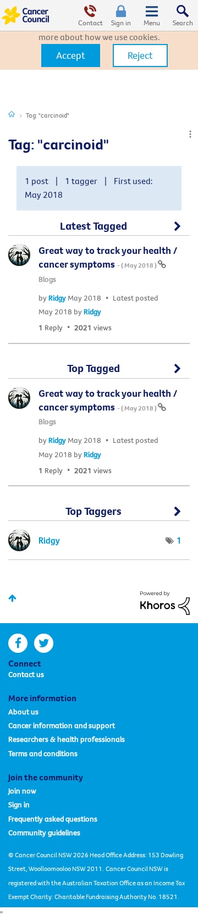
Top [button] (12, 598)
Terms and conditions (43, 753)
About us (23, 712)
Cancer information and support (61, 725)
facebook (18, 643)
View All (99, 230)
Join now (22, 791)
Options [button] (190, 134)
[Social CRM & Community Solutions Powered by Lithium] (165, 601)
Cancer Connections (11, 113)
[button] (70, 55)
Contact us (26, 674)
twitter (43, 643)
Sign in (121, 22)
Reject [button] (140, 55)
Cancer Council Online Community (26, 15)
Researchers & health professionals (66, 739)
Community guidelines (44, 832)
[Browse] (151, 15)
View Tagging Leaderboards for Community (99, 515)
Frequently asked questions (52, 819)
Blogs (47, 279)
